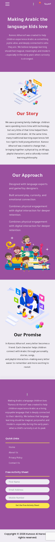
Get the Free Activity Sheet (27, 506)
